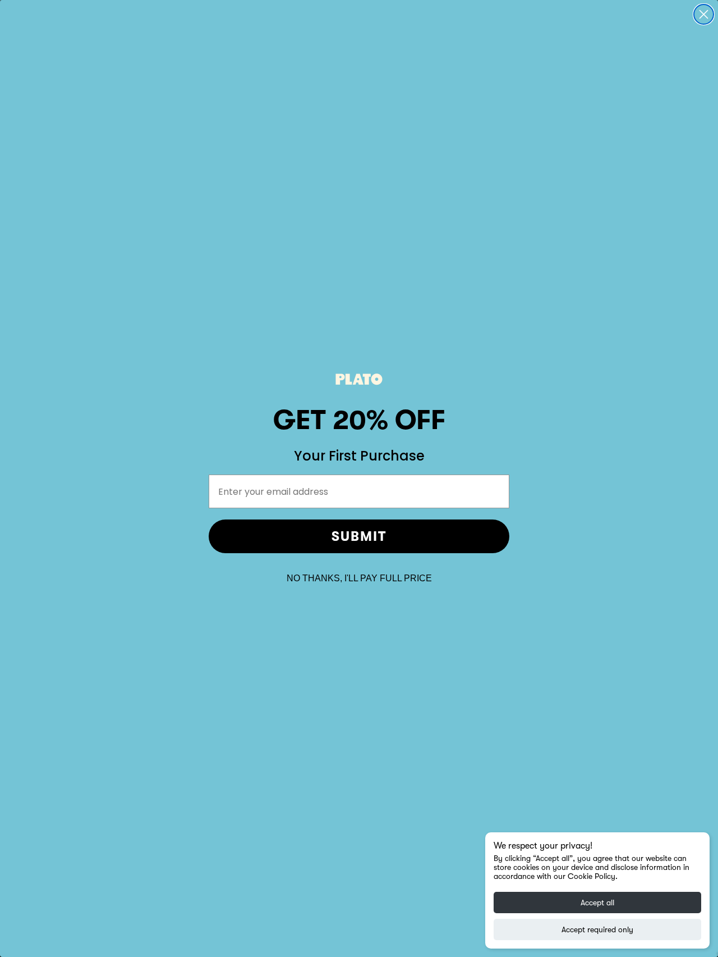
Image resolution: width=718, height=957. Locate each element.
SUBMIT (359, 536)
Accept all (597, 902)
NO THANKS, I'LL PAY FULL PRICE (359, 578)
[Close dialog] (704, 14)
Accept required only (597, 929)
